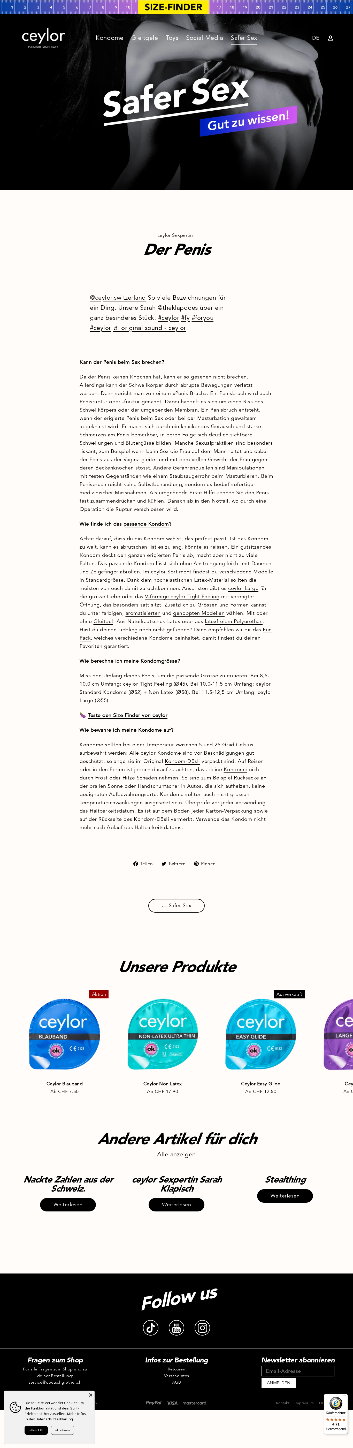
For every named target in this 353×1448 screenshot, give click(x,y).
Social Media (204, 38)
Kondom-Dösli (182, 761)
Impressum (304, 1403)
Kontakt (283, 1403)
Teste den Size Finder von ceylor (127, 715)
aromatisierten (143, 613)
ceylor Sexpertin (175, 235)
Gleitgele (144, 38)
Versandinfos (176, 1375)
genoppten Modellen (199, 613)
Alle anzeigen (176, 1154)
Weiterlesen (68, 1204)
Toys (172, 38)
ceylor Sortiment (171, 571)
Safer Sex (244, 38)
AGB (176, 1382)
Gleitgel (103, 621)
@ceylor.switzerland (118, 297)
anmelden (278, 1382)
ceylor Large (243, 588)
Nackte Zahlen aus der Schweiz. (68, 1184)
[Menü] (345, 1397)
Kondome (110, 38)
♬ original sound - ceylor (149, 328)
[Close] (90, 1394)
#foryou (203, 318)
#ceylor (168, 318)
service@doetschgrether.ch (55, 1382)
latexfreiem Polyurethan (234, 621)
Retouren (176, 1369)
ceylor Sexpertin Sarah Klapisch (176, 1184)
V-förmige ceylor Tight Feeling (182, 596)
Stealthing (285, 1179)
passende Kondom (146, 524)
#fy (185, 318)
